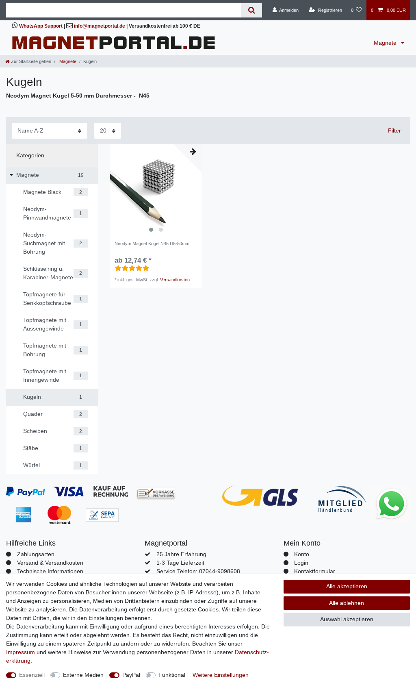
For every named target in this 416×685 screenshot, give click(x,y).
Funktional (171, 675)
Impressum (20, 652)
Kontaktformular (314, 571)
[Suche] (251, 10)
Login (301, 562)
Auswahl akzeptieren (346, 619)
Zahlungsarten (35, 554)
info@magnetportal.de (99, 26)
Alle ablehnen (346, 603)
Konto (301, 554)
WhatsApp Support (41, 26)
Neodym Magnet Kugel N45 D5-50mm (152, 243)
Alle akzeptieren (346, 586)
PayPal (131, 675)
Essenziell (32, 675)
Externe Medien (83, 675)
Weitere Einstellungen (221, 675)
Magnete (386, 42)
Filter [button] (394, 130)
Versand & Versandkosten (50, 562)
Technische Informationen (50, 571)
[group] (156, 190)
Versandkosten (175, 279)
